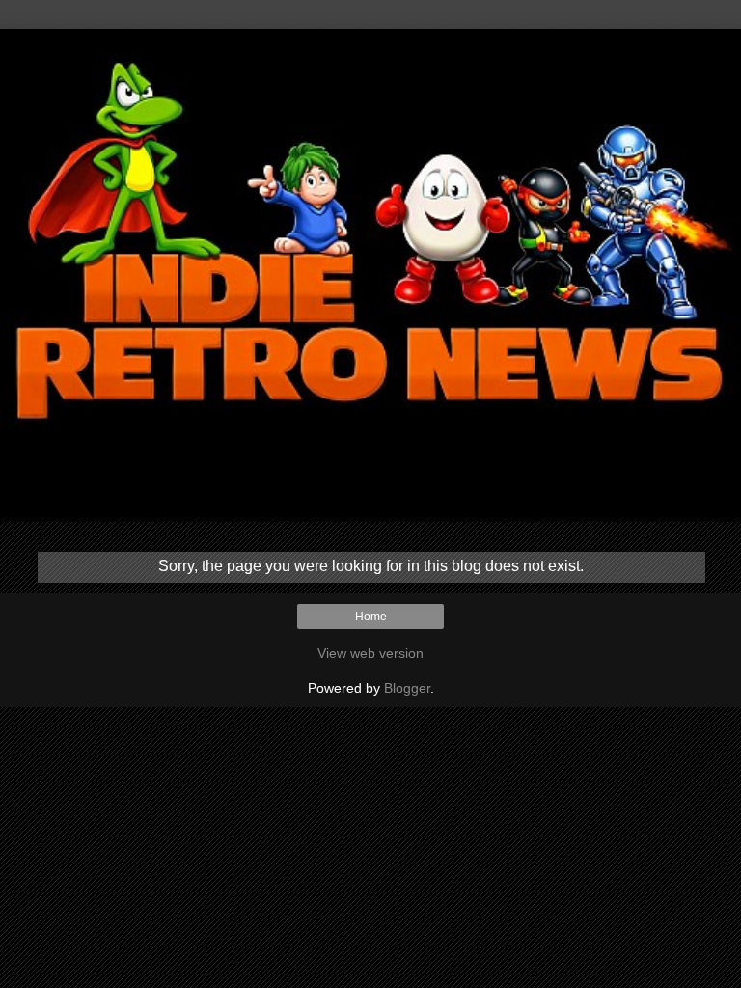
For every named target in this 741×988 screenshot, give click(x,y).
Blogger (407, 688)
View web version (370, 653)
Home (371, 616)
